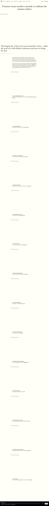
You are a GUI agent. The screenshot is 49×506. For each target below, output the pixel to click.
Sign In (42, 1)
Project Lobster (26, 127)
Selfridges (25, 156)
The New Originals (28, 450)
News (27, 1)
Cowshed (28, 421)
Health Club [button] (20, 1)
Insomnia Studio (22, 215)
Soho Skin (21, 332)
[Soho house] (1, 1)
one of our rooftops (33, 63)
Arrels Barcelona (24, 244)
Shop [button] (29, 1)
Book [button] (24, 1)
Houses (12, 1)
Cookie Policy (13, 504)
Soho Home (26, 274)
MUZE (21, 479)
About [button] (4, 1)
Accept (46, 503)
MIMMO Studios (26, 362)
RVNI (24, 391)
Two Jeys (23, 303)
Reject (42, 503)
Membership (8, 1)
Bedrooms (16, 1)
